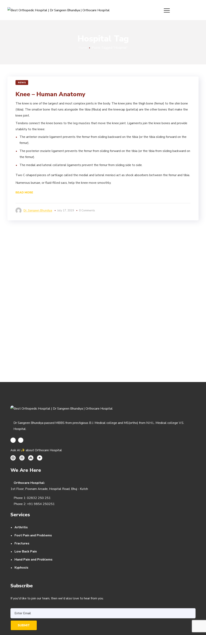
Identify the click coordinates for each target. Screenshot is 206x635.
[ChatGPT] (13, 458)
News (22, 82)
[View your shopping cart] (197, 10)
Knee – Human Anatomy (50, 94)
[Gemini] (39, 458)
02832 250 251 (39, 498)
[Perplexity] (22, 458)
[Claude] (30, 458)
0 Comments (87, 210)
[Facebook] (13, 440)
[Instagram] (20, 440)
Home (83, 47)
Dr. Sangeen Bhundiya (38, 210)
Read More (24, 192)
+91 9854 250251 (41, 504)
